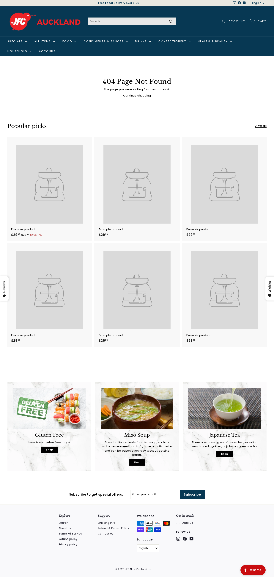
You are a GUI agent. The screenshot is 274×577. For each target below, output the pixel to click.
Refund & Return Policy (113, 528)
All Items (43, 41)
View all (261, 126)
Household (18, 51)
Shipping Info (107, 523)
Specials (15, 41)
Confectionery (173, 41)
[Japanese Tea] (224, 408)
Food (67, 41)
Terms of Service (70, 533)
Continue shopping (137, 95)
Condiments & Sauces (104, 41)
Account (47, 51)
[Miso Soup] (137, 408)
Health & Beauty (213, 41)
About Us (65, 528)
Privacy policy (68, 544)
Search (63, 523)
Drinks (141, 41)
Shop (49, 449)
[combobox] (132, 21)
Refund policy (68, 539)
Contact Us (105, 533)
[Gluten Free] (49, 408)
